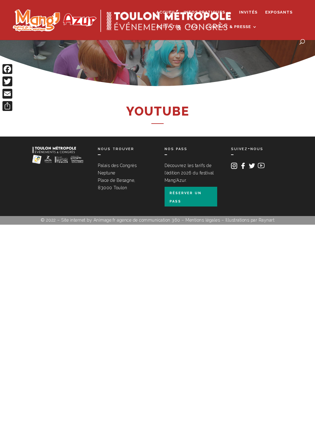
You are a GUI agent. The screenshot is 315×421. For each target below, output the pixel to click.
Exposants (279, 12)
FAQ (193, 27)
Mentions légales (202, 220)
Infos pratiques (204, 12)
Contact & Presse (228, 27)
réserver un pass (185, 197)
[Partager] (7, 106)
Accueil (166, 12)
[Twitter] (7, 81)
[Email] (7, 94)
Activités (168, 27)
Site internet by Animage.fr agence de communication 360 (120, 220)
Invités (248, 12)
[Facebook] (7, 69)
